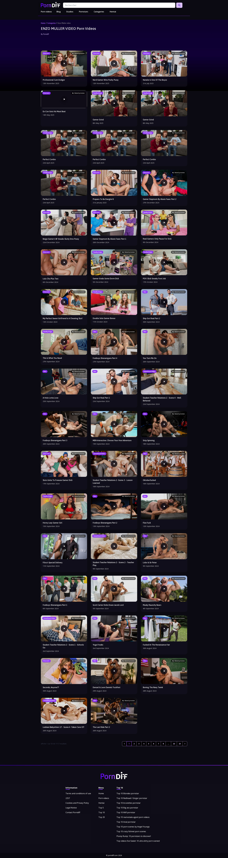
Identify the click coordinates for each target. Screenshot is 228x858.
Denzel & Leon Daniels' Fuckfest (106, 687)
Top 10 (101, 812)
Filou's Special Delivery (52, 562)
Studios (69, 11)
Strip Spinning (149, 440)
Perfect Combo (49, 159)
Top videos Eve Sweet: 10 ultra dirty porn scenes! (138, 841)
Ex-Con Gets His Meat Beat (54, 111)
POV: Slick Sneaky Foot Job (154, 278)
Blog (59, 11)
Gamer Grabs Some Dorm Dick (106, 278)
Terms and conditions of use (78, 793)
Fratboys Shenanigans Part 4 (105, 358)
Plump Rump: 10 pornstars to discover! (133, 836)
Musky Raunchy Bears (152, 605)
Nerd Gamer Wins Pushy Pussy (106, 80)
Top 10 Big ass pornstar (127, 807)
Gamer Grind (98, 120)
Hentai (113, 11)
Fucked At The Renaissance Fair (156, 645)
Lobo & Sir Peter (150, 562)
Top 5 (101, 807)
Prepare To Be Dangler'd (103, 199)
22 (174, 744)
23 (180, 744)
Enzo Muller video (64, 23)
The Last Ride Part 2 (101, 727)
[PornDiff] (50, 4)
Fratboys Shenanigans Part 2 (105, 523)
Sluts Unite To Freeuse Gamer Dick (57, 480)
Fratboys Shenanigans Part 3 (55, 440)
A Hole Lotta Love (50, 398)
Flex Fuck (147, 523)
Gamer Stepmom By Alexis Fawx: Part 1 (109, 239)
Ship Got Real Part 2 (151, 318)
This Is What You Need (52, 358)
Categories (99, 11)
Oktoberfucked (149, 480)
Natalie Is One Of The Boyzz (155, 80)
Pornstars (83, 11)
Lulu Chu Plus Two (50, 279)
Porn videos (46, 11)
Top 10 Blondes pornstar (127, 793)
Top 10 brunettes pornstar (128, 803)
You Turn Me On (150, 358)
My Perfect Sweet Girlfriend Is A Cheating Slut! (63, 318)
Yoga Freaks (98, 645)
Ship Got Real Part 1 (101, 398)
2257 (68, 798)
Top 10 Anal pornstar (126, 822)
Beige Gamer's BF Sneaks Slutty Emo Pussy (61, 239)
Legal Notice (71, 807)
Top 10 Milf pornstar (125, 812)
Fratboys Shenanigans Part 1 (55, 605)
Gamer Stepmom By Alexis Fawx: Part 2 (159, 199)
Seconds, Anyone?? (51, 687)
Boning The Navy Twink (153, 687)
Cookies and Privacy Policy (77, 803)
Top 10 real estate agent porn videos (133, 817)
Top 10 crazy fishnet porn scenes (131, 831)
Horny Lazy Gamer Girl (52, 523)
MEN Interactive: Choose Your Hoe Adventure (112, 440)
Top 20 (101, 817)
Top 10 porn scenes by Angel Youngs (133, 826)
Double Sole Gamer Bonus (104, 318)
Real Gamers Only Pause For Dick (157, 239)
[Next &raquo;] (185, 743)
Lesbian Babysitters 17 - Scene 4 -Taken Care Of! (63, 727)
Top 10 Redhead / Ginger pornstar (131, 798)
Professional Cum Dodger (54, 80)
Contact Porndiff (73, 812)
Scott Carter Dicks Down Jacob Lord (108, 605)
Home (43, 23)
